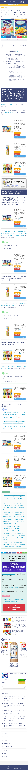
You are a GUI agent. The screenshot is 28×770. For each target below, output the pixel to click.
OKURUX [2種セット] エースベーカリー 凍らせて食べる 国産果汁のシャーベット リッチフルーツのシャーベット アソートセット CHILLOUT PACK (19, 124)
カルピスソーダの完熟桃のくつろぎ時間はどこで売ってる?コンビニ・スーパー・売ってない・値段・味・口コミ (14, 725)
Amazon (17, 132)
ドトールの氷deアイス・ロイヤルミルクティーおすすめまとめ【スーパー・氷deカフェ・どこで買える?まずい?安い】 (14, 528)
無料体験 (4, 591)
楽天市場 (17, 135)
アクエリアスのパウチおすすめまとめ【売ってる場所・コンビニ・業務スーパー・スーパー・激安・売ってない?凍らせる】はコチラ (14, 514)
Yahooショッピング (19, 137)
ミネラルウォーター (8, 746)
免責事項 (18, 766)
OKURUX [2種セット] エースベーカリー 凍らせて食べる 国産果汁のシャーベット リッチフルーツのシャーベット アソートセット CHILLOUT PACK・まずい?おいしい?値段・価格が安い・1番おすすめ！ (17, 68)
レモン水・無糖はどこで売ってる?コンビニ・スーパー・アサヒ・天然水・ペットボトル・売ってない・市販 (14, 698)
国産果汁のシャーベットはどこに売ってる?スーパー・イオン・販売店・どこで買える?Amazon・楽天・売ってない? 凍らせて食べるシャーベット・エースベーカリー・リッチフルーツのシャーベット (15, 56)
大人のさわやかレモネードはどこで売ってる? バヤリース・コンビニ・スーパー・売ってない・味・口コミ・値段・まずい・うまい (14, 712)
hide (17, 51)
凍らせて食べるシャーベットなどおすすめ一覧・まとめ (17, 80)
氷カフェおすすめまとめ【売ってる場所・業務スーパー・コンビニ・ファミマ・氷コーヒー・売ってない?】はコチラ (14, 521)
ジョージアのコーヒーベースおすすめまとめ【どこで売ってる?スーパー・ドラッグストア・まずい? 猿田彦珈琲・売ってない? (14, 544)
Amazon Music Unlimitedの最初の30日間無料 (14, 607)
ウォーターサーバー (8, 736)
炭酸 (5, 753)
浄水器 (5, 750)
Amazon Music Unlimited (8, 574)
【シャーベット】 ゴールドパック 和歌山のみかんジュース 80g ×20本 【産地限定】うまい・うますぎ (17, 74)
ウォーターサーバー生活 (14, 2)
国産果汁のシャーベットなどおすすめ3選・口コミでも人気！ (15, 62)
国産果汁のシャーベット (7, 104)
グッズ (5, 740)
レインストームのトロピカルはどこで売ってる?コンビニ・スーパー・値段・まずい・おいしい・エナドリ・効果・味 (14, 718)
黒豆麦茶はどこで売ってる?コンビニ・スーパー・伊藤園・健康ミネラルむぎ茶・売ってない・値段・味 (14, 705)
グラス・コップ (7, 743)
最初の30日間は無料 (14, 587)
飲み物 (5, 756)
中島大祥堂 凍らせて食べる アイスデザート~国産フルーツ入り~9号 (17, 77)
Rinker (20, 129)
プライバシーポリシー (11, 766)
